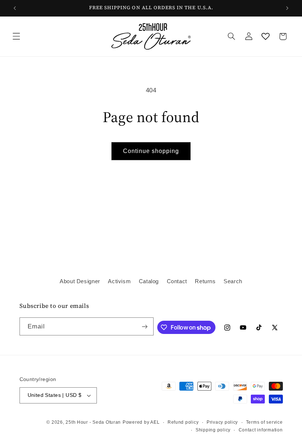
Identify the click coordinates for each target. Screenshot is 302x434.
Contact (177, 281)
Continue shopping (151, 151)
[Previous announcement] (15, 8)
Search (233, 281)
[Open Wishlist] (265, 36)
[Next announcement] (287, 8)
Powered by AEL (141, 422)
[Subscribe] (144, 326)
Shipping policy (213, 430)
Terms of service (264, 422)
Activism (119, 281)
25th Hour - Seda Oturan (93, 422)
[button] (16, 36)
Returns (205, 281)
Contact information (261, 430)
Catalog (149, 281)
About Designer (80, 281)
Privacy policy (222, 422)
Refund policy (183, 422)
